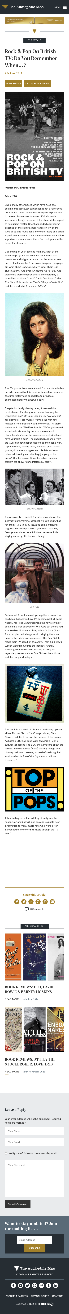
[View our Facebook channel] (20, 1285)
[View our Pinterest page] (41, 1285)
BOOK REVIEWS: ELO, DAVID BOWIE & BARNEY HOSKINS (29, 989)
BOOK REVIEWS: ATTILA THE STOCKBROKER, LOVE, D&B (30, 1062)
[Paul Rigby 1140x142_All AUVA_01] (34, 21)
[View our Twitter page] (27, 1285)
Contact (58, 1296)
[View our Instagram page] (34, 1285)
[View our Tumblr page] (48, 1285)
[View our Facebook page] (13, 1285)
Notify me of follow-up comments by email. (33, 1153)
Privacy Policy (40, 1296)
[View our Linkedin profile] (55, 1285)
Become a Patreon (17, 1296)
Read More (12, 999)
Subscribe (34, 1248)
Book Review (13, 83)
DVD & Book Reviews (37, 83)
